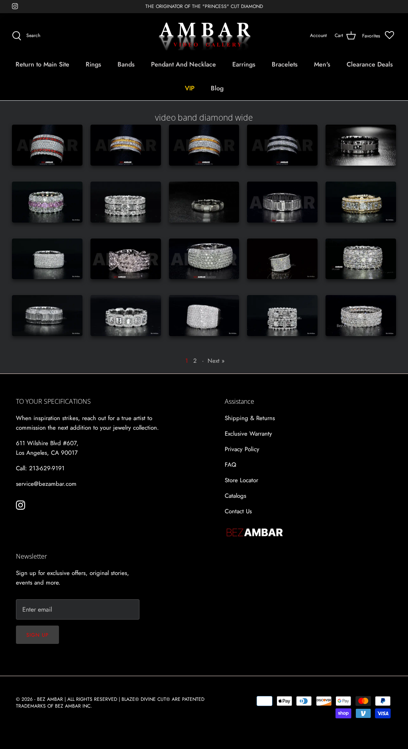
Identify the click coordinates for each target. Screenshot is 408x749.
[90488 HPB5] (204, 259)
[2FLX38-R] (361, 259)
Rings (93, 64)
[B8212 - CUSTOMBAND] (361, 202)
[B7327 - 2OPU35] (125, 315)
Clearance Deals (370, 64)
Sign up (37, 635)
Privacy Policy (242, 449)
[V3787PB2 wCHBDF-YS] (204, 145)
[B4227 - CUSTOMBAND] (125, 202)
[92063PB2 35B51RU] (47, 145)
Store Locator (241, 480)
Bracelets (285, 64)
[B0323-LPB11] (204, 315)
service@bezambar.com (46, 483)
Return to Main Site (42, 64)
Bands (126, 64)
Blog (217, 88)
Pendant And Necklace (183, 64)
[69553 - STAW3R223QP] (361, 315)
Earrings (243, 64)
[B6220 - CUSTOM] (282, 315)
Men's (322, 64)
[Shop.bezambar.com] (204, 36)
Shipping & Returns (250, 418)
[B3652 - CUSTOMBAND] (361, 145)
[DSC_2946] (204, 202)
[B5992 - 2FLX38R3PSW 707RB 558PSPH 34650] (47, 202)
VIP (189, 88)
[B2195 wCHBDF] (282, 145)
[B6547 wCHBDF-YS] (125, 145)
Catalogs (235, 495)
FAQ (230, 464)
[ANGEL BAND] (125, 259)
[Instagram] (15, 6)
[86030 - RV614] (282, 259)
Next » (216, 360)
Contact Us (238, 511)
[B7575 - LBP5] (47, 259)
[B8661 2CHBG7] (282, 202)
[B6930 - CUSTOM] (47, 315)
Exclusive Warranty (248, 433)
